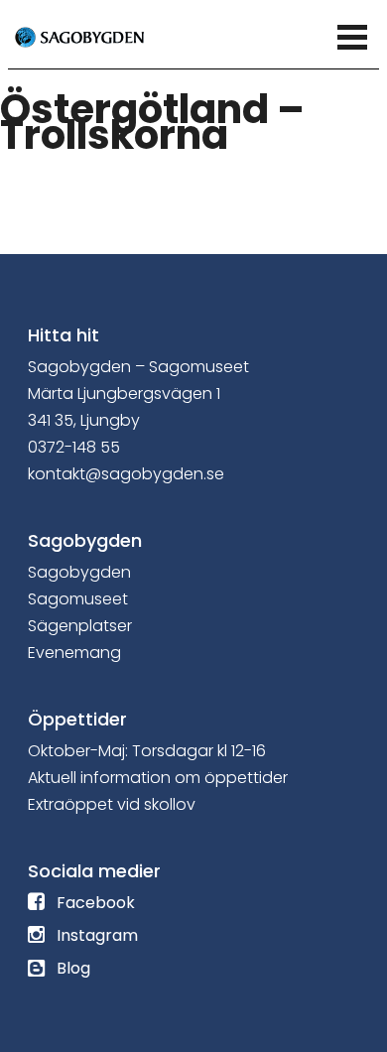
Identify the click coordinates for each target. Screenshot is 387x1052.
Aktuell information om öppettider (158, 777)
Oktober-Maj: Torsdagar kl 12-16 (147, 750)
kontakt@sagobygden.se (126, 473)
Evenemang (74, 652)
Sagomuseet (78, 599)
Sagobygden (79, 572)
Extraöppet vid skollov (111, 804)
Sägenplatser (80, 625)
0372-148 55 (74, 447)
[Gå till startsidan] (102, 36)
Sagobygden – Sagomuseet (138, 366)
